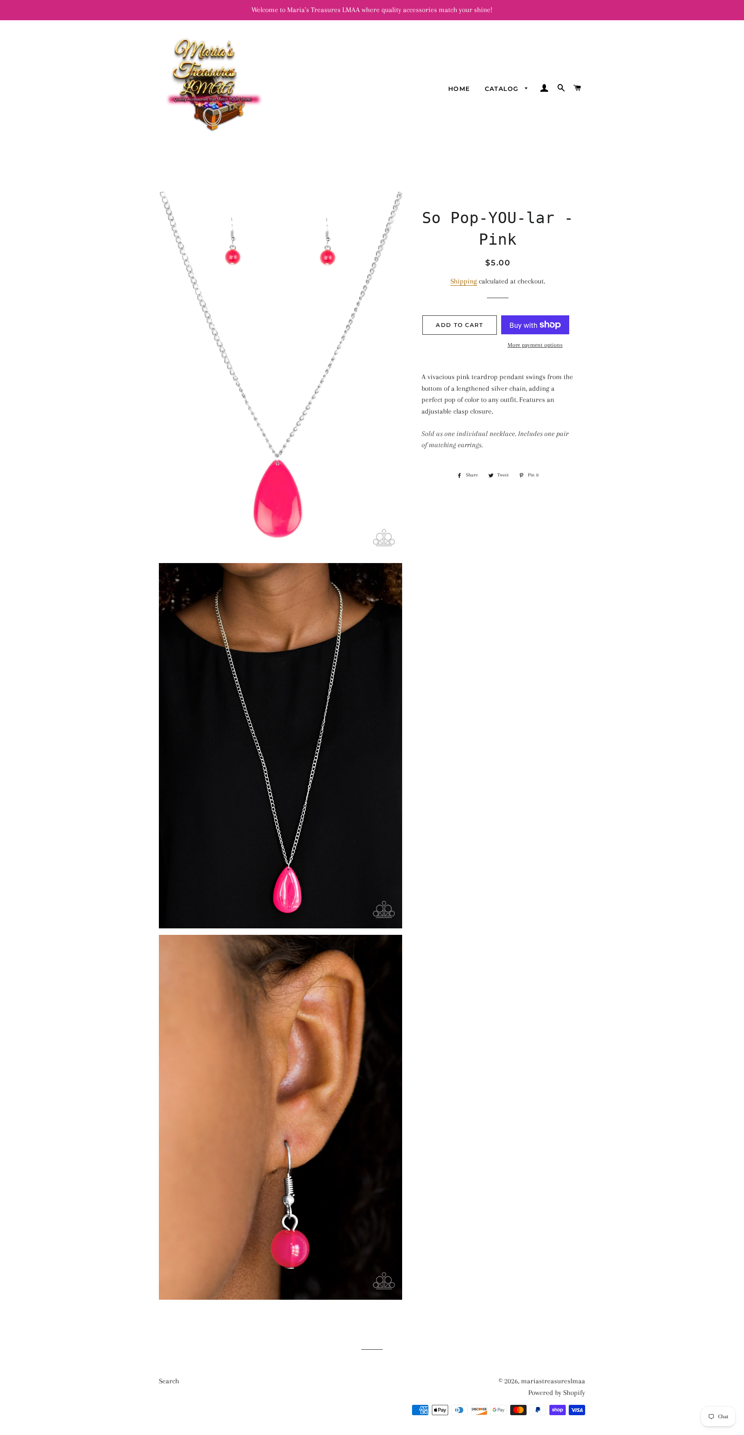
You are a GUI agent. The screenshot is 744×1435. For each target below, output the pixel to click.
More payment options (535, 345)
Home (459, 89)
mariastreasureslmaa (553, 1381)
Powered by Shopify (556, 1392)
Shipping (463, 281)
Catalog (503, 89)
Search (169, 1381)
